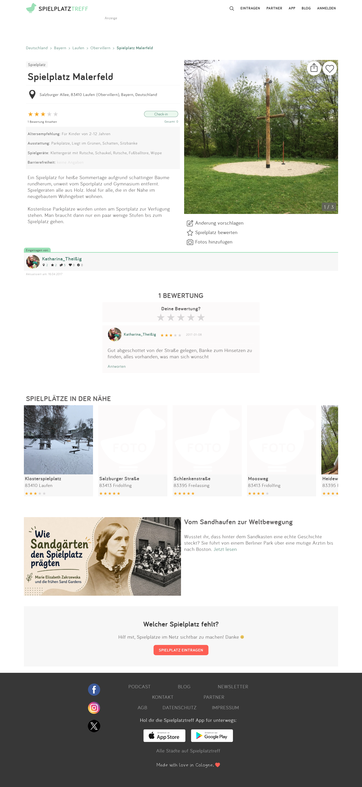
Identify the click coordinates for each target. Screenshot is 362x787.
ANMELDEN (326, 8)
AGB (142, 707)
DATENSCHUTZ (180, 707)
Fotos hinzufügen (214, 241)
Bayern (60, 47)
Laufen (78, 47)
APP (292, 8)
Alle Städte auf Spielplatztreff (188, 750)
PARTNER (274, 8)
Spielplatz (37, 64)
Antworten (117, 366)
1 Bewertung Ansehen (42, 122)
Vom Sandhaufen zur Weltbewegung (238, 521)
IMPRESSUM (225, 707)
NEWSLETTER (233, 686)
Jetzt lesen (225, 549)
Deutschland (37, 47)
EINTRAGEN (250, 8)
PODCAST (139, 686)
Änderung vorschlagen (219, 223)
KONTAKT (163, 697)
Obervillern (100, 47)
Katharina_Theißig (62, 258)
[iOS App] (164, 740)
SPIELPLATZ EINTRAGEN (181, 650)
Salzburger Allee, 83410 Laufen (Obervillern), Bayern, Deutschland (98, 94)
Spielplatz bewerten (216, 232)
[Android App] (212, 740)
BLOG (306, 8)
